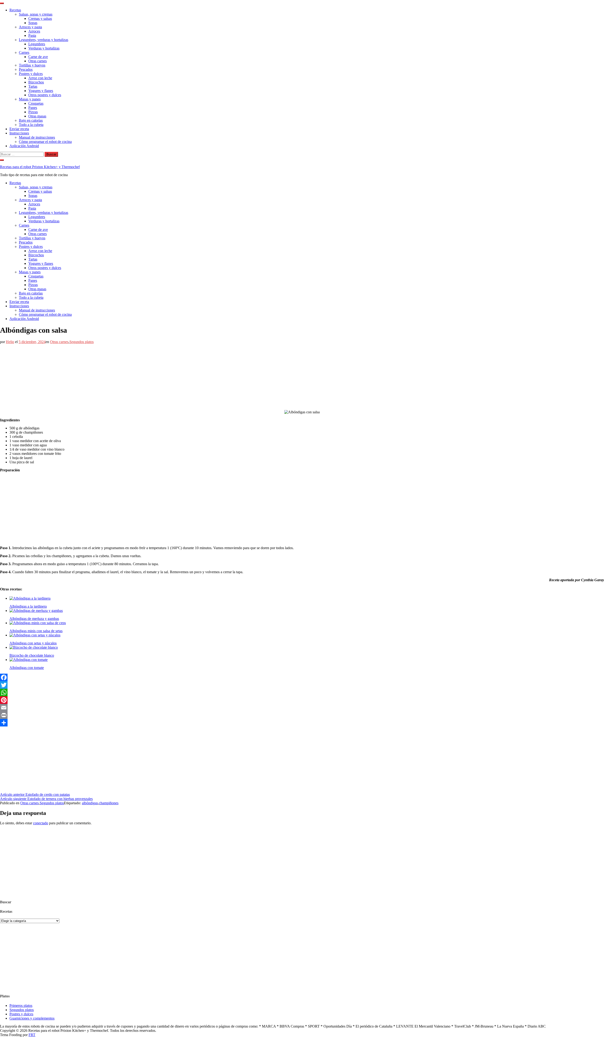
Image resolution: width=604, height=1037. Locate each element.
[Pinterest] (302, 700)
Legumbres (36, 44)
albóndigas (90, 803)
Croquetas (35, 103)
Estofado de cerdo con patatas (35, 794)
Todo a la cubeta (31, 125)
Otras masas (37, 116)
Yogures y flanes (40, 91)
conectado (40, 823)
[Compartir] (302, 722)
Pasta (32, 35)
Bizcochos (36, 82)
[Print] (302, 715)
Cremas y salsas (40, 19)
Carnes (24, 52)
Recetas (15, 10)
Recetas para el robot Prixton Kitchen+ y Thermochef (40, 167)
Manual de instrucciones (37, 137)
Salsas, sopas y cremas (35, 14)
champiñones (108, 803)
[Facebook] (302, 677)
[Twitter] (302, 685)
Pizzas (33, 112)
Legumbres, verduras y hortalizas (43, 40)
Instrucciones (19, 133)
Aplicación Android (24, 146)
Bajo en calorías (31, 120)
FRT (32, 1035)
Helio (10, 342)
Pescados (26, 69)
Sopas (32, 23)
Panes (32, 108)
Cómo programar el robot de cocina (45, 142)
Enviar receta (19, 129)
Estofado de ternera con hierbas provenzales (46, 799)
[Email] (302, 707)
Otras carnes (37, 61)
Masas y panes (30, 99)
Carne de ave (38, 57)
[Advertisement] (141, 377)
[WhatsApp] (302, 692)
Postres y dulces (31, 74)
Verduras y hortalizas (43, 48)
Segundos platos (81, 342)
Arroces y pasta (30, 27)
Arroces (34, 31)
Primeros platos (20, 1006)
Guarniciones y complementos (32, 1018)
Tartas (32, 86)
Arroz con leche (40, 78)
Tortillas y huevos (32, 65)
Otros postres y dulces (44, 95)
